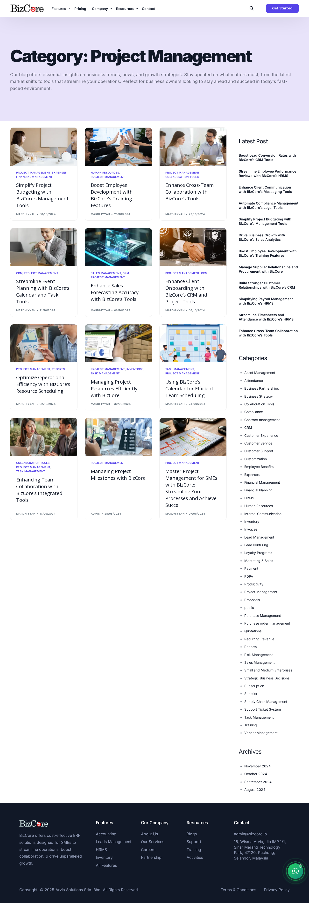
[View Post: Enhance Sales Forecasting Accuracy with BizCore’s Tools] (118, 247)
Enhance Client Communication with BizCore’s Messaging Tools (265, 189)
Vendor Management (261, 733)
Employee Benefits (259, 467)
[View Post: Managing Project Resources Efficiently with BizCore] (118, 343)
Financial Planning (258, 490)
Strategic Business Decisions (266, 678)
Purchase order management (267, 623)
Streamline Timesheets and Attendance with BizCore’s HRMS (266, 317)
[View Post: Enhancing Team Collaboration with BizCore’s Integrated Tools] (43, 437)
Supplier (250, 694)
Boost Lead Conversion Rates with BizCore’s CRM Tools (267, 157)
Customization (255, 459)
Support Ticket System (262, 709)
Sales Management (106, 273)
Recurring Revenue (259, 639)
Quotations (252, 631)
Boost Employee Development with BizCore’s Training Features (268, 253)
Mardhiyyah (25, 214)
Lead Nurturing (256, 545)
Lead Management (259, 537)
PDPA (248, 576)
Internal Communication (262, 514)
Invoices (250, 529)
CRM (19, 273)
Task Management (105, 373)
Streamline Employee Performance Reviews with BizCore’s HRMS (267, 173)
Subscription (254, 686)
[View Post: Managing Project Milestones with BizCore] (118, 437)
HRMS (249, 498)
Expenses (59, 172)
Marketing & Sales (258, 561)
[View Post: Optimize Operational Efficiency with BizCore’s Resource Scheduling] (43, 343)
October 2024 (255, 774)
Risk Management (258, 655)
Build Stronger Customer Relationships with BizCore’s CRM (267, 285)
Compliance (253, 412)
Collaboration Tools (182, 177)
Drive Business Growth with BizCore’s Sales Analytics (262, 237)
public (249, 607)
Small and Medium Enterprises (268, 670)
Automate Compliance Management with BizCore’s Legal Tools (268, 205)
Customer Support (258, 451)
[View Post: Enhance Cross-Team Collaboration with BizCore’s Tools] (193, 147)
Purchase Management (262, 615)
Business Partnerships (261, 388)
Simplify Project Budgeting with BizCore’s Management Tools (265, 221)
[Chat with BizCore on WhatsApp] (295, 871)
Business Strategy (258, 396)
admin (95, 513)
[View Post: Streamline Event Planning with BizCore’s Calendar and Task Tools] (43, 247)
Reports (58, 369)
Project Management (33, 172)
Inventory (134, 369)
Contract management (262, 420)
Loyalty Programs (258, 553)
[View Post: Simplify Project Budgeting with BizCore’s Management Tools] (43, 147)
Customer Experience (261, 435)
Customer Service (258, 443)
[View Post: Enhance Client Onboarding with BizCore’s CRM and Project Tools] (193, 247)
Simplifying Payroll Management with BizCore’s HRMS (266, 301)
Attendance (253, 381)
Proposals (252, 600)
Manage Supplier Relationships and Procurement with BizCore (268, 269)
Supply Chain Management (265, 701)
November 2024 (257, 766)
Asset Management (259, 373)
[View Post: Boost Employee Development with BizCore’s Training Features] (118, 147)
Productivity (253, 584)
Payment (251, 568)
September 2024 (258, 782)
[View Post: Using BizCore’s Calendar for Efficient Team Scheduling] (193, 343)
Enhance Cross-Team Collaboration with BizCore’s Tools (268, 333)
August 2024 (254, 789)
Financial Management (34, 177)
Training (250, 725)
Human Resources (105, 172)
